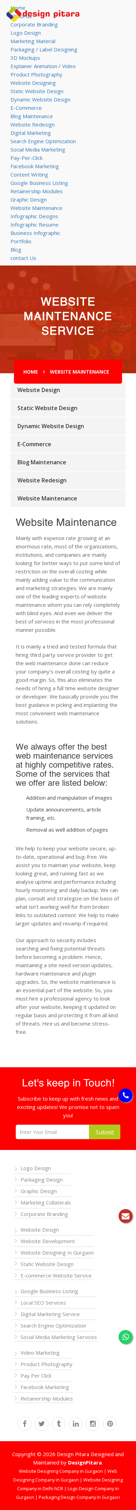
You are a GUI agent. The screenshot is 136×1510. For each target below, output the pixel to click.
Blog (15, 249)
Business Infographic (35, 232)
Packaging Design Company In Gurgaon (79, 1497)
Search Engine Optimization (43, 141)
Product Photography (36, 74)
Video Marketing (40, 1352)
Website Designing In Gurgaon (57, 1252)
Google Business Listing (39, 182)
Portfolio (20, 241)
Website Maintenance (36, 207)
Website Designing (33, 82)
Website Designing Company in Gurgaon (61, 1471)
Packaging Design (42, 1179)
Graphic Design (28, 199)
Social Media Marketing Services (59, 1336)
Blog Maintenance (31, 116)
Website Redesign (32, 124)
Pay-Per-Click (26, 157)
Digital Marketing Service (50, 1314)
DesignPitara (85, 1462)
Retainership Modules (36, 191)
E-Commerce (26, 107)
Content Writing (29, 174)
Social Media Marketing (37, 149)
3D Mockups (25, 57)
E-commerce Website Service (56, 1275)
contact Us (23, 257)
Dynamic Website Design (40, 99)
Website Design (38, 390)
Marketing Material (32, 41)
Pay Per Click (36, 1375)
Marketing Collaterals (46, 1202)
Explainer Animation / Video (43, 66)
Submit (105, 1132)
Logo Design (25, 32)
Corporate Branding (34, 24)
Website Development (48, 1241)
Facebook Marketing (34, 166)
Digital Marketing (30, 132)
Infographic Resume (34, 224)
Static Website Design (36, 91)
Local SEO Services (43, 1302)
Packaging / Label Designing (43, 49)
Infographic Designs (34, 216)
